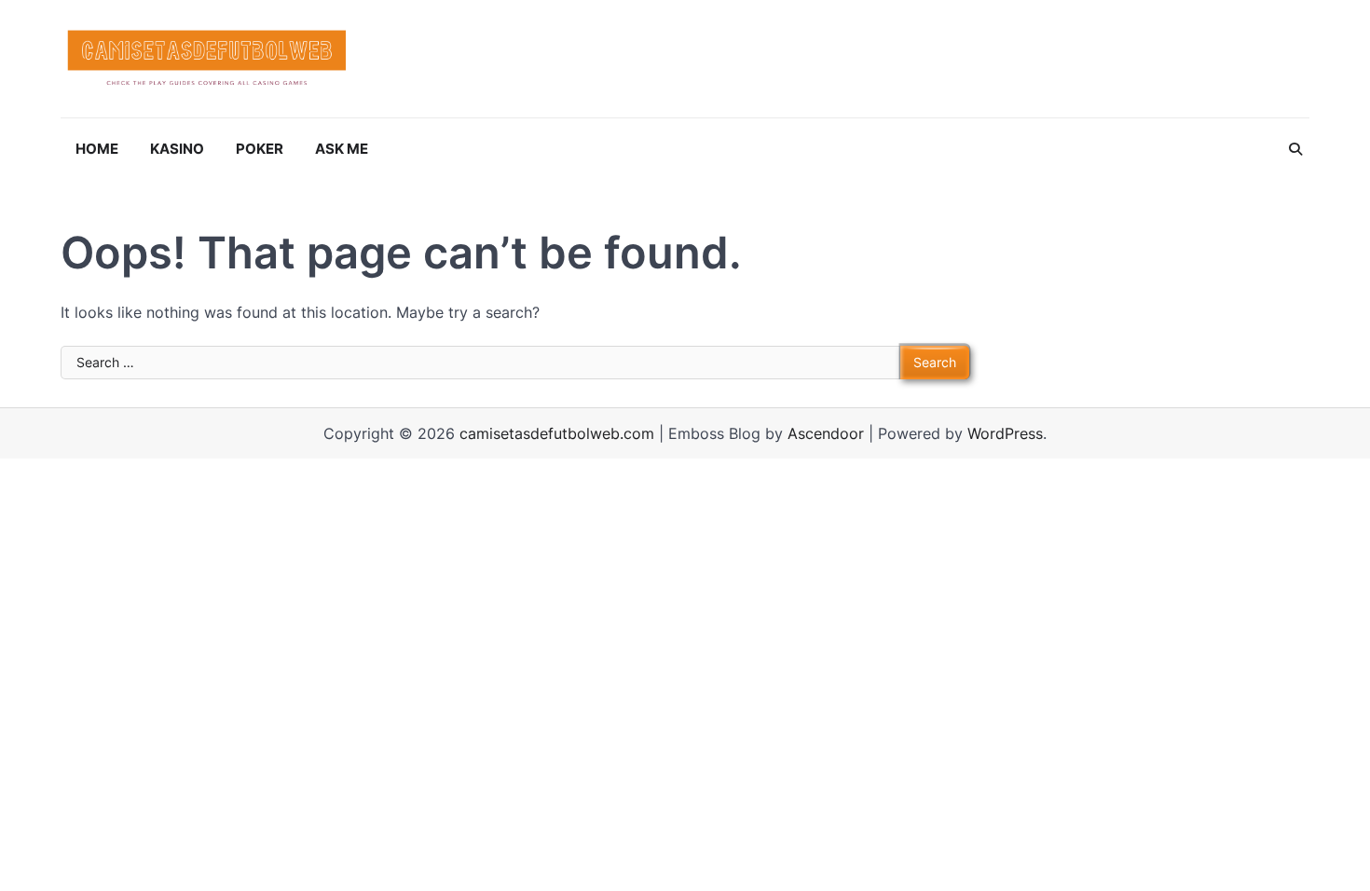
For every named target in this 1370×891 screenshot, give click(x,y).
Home (96, 149)
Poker (259, 149)
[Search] (1295, 149)
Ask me (341, 149)
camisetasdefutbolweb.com (556, 433)
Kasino (177, 149)
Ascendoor (826, 433)
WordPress (1005, 433)
